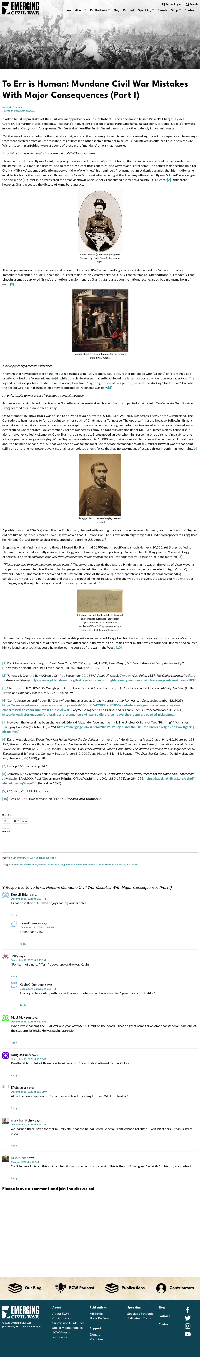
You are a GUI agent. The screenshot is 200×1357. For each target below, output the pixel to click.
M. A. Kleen (19, 1158)
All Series (96, 1313)
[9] (102, 583)
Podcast (128, 10)
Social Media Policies (67, 1327)
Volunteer (97, 1339)
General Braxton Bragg (51, 864)
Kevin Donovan (14, 106)
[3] (12, 284)
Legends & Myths (46, 857)
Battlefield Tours (139, 1318)
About (79, 10)
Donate (95, 1334)
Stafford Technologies (29, 1326)
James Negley (74, 864)
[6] (195, 448)
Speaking (144, 10)
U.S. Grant (132, 864)
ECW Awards (61, 1332)
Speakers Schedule (140, 1313)
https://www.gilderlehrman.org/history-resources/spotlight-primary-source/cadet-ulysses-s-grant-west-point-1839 (113, 680)
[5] (110, 387)
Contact (190, 10)
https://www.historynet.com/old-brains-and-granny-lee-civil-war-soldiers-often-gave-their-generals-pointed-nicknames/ (88, 714)
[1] (25, 180)
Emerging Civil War (24, 857)
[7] (106, 539)
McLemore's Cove (93, 864)
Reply (14, 914)
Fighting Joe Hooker (25, 864)
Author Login (173, 4)
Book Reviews (100, 1318)
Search (193, 4)
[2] (169, 180)
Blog (116, 10)
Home (67, 10)
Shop (174, 10)
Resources (59, 1337)
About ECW (60, 1313)
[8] (180, 556)
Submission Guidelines (68, 1323)
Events (162, 10)
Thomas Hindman (115, 864)
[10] (119, 647)
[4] (57, 378)
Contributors (61, 1318)
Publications (98, 10)
